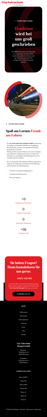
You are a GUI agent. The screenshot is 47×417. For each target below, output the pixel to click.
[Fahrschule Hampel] (13, 3)
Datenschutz (30, 409)
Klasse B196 (23, 384)
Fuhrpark (23, 323)
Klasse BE (24, 381)
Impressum (38, 409)
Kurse (23, 327)
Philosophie (23, 316)
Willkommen (23, 312)
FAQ (23, 331)
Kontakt (23, 334)
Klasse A (23, 399)
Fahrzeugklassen (23, 319)
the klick (22, 409)
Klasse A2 (23, 396)
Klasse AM (23, 388)
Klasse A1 (23, 392)
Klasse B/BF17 (23, 377)
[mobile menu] (44, 3)
